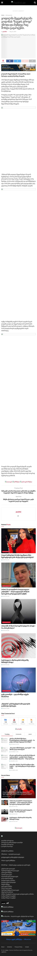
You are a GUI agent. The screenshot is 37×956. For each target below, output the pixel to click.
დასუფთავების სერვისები (8, 882)
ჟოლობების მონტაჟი (7, 878)
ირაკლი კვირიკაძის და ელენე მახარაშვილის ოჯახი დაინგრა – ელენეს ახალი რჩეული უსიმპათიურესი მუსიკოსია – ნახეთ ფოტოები (22, 757)
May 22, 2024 (13, 31)
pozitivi (5, 31)
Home (2, 15)
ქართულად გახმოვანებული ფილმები (12, 842)
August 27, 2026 (5, 708)
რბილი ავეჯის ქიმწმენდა (8, 860)
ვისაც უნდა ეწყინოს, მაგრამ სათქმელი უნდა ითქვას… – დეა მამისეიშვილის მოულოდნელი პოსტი (22, 766)
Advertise (9, 947)
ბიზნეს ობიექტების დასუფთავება (10, 894)
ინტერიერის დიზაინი (7, 892)
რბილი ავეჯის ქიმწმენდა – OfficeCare (18, 939)
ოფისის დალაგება (6, 874)
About (2, 947)
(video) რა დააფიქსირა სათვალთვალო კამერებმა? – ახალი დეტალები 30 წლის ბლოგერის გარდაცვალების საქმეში (15, 592)
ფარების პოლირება (7, 846)
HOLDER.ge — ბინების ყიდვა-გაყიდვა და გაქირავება (15, 865)
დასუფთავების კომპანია (8, 880)
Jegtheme (3, 952)
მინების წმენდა (5, 884)
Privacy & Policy (18, 947)
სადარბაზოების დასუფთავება (9, 876)
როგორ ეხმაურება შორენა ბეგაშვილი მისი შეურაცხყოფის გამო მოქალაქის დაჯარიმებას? (17, 793)
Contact (27, 947)
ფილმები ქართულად (7, 840)
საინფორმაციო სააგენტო (8, 896)
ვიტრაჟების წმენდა (6, 872)
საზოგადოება (9, 15)
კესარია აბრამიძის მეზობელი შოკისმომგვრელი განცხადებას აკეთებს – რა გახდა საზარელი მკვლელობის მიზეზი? (22, 740)
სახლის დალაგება (6, 888)
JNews (6, 950)
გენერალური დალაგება (8, 868)
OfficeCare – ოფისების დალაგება (10, 854)
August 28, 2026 (5, 559)
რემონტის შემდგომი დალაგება (10, 870)
